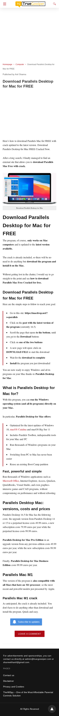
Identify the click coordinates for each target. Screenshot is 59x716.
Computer (20, 64)
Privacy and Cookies (13, 686)
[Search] (54, 4)
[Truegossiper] (30, 3)
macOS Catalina (18, 429)
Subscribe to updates (29, 621)
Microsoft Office (11, 480)
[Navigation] (4, 4)
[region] (29, 114)
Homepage (7, 64)
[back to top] (52, 709)
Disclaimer (8, 681)
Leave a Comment (29, 634)
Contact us (8, 675)
